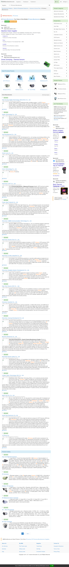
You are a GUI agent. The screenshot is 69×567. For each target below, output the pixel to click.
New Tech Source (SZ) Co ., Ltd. (11, 286)
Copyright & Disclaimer (58, 546)
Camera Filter (57, 59)
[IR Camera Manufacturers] (5, 105)
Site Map (38, 548)
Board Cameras (57, 51)
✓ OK (52, 565)
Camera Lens (57, 48)
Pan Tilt (55, 31)
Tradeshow (33, 1)
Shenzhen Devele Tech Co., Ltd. (10, 239)
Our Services (5, 546)
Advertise (4, 548)
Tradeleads (25, 1)
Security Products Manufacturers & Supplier (31, 339)
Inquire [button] (7, 21)
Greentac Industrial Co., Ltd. (9, 302)
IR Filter (55, 70)
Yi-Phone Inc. (5, 435)
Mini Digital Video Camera (59, 29)
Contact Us (56, 543)
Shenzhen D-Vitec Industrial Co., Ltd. (12, 255)
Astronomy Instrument (58, 11)
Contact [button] (6, 97)
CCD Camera (57, 37)
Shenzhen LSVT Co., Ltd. (9, 183)
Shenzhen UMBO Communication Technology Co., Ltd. (17, 221)
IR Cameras (15, 15)
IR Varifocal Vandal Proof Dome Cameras (63, 88)
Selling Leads (22, 548)
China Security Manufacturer (15, 339)
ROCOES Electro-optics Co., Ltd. (11, 356)
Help (3, 551)
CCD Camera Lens (58, 23)
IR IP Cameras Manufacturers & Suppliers (40, 539)
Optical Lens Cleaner (58, 43)
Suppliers (18, 1)
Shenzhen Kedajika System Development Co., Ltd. (15, 270)
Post (57, 1)
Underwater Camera (58, 34)
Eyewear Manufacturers (59, 14)
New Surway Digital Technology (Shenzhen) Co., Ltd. (16, 100)
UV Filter (56, 62)
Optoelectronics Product (59, 16)
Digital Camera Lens (58, 45)
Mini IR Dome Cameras (63, 98)
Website (5, 109)
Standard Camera (57, 40)
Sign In (65, 1)
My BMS (21, 543)
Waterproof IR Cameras (28, 186)
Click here (56, 119)
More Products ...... (58, 76)
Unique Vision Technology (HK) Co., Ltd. (13, 375)
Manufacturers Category (7, 8)
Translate (64, 199)
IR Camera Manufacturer (7, 19)
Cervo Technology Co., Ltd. (9, 169)
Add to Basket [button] (13, 21)
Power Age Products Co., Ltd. (10, 202)
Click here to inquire (58, 117)
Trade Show (39, 546)
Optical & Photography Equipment (21, 8)
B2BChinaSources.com (8, 539)
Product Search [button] (46, 94)
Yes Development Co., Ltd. (9, 134)
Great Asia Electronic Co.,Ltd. (10, 415)
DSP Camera (56, 65)
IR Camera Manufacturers (34, 19)
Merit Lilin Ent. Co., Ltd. (8, 395)
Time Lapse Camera (58, 68)
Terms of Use (56, 548)
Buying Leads (22, 551)
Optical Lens (56, 54)
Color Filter (56, 26)
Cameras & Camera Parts (35, 8)
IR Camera (7, 71)
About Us (4, 543)
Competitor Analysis (41, 551)
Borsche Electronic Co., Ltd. (9, 336)
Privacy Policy (57, 551)
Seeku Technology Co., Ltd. (9, 114)
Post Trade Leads (23, 546)
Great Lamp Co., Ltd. (7, 153)
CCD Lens (56, 73)
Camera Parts (57, 57)
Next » (28, 533)
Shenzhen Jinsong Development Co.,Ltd (13, 318)
